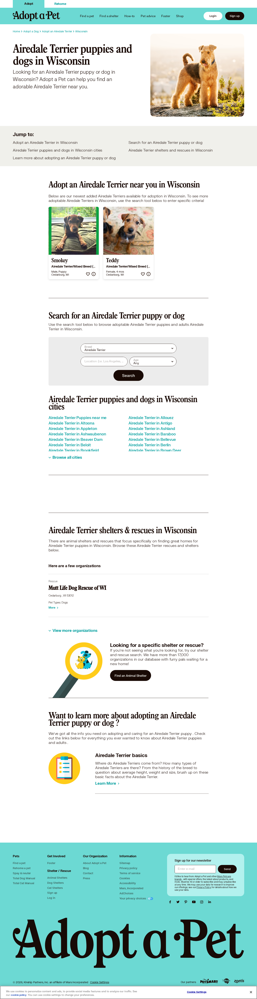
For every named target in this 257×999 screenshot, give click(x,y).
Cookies (124, 878)
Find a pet (19, 863)
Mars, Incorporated (131, 888)
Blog (86, 868)
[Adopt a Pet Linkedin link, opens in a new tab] (210, 902)
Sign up (235, 15)
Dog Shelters (55, 882)
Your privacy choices (133, 898)
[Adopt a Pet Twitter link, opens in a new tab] (179, 902)
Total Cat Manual (23, 883)
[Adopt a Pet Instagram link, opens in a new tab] (203, 902)
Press (86, 878)
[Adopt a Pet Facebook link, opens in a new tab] (171, 902)
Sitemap (124, 863)
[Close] (251, 992)
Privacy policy (128, 868)
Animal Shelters (57, 877)
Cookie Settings (99, 982)
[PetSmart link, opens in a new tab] (209, 981)
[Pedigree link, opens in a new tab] (226, 981)
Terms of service (129, 873)
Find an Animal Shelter (131, 675)
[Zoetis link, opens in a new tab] (239, 981)
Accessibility (127, 883)
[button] (88, 274)
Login (213, 15)
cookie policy (19, 995)
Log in (51, 897)
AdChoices (126, 893)
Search (128, 375)
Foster (165, 16)
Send (227, 869)
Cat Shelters (55, 887)
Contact (88, 873)
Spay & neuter (22, 873)
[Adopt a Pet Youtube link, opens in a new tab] (195, 902)
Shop (180, 16)
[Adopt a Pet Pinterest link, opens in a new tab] (187, 902)
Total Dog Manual (24, 878)
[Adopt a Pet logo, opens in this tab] (128, 946)
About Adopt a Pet (94, 863)
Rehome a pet (21, 868)
